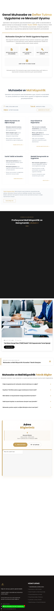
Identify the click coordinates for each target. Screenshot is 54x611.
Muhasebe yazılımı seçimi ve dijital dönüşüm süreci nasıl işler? (20, 407)
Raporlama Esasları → (43, 146)
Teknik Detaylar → (18, 144)
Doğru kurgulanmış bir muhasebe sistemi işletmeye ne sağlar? (20, 384)
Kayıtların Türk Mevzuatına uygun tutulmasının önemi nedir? (20, 390)
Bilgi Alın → (46, 180)
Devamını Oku (9, 347)
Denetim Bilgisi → (18, 178)
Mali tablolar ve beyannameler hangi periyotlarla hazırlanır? (19, 395)
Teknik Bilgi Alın (10, 200)
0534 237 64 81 (21, 444)
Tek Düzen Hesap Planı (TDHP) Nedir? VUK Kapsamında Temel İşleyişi (27, 343)
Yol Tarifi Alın (36, 444)
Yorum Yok (19, 340)
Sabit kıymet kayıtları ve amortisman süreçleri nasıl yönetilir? (20, 401)
